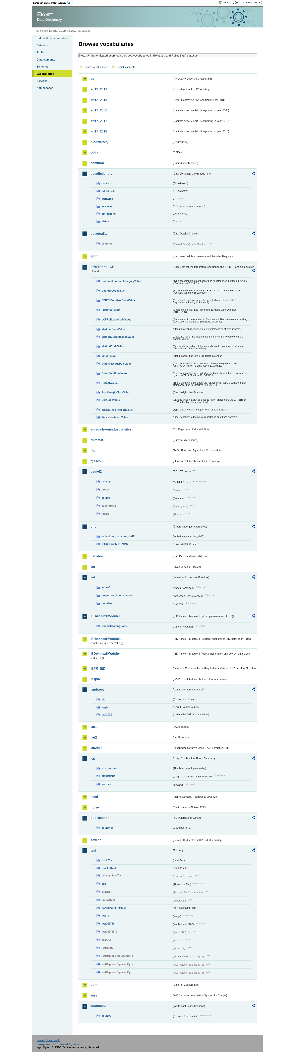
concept (106, 481)
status (105, 221)
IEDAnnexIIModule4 (106, 653)
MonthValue (109, 356)
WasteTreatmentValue (115, 417)
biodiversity (99, 142)
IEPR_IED (98, 668)
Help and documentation (52, 38)
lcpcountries (109, 768)
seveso (96, 840)
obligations (109, 213)
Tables (41, 52)
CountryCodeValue (113, 290)
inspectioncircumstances (117, 595)
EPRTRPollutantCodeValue (118, 300)
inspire (96, 679)
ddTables (107, 198)
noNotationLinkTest (114, 908)
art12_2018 (99, 100)
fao (93, 450)
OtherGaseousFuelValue (116, 363)
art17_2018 (99, 131)
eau (104, 883)
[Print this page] (233, 3)
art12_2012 (99, 89)
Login (226, 2)
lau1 (94, 727)
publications (100, 818)
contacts (107, 183)
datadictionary (101, 173)
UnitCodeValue (111, 399)
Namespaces (45, 87)
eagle (105, 707)
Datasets (42, 45)
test (93, 850)
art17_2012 (99, 121)
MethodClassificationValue (118, 336)
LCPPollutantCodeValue (116, 319)
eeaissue (107, 206)
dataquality (99, 233)
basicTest (107, 860)
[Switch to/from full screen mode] (238, 3)
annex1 (106, 587)
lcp (93, 758)
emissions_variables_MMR (118, 536)
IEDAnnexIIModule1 (106, 616)
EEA (53, 3)
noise (95, 807)
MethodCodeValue (113, 346)
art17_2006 (99, 110)
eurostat (97, 440)
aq (92, 78)
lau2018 (96, 748)
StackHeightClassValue (116, 392)
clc (103, 699)
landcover (98, 689)
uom (94, 984)
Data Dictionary (67, 31)
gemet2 (96, 471)
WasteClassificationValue (117, 409)
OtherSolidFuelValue (114, 373)
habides (97, 556)
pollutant (107, 603)
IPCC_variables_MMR (115, 544)
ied (93, 577)
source (106, 497)
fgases (96, 461)
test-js (105, 915)
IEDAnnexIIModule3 (106, 639)
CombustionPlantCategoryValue (121, 281)
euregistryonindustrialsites (111, 429)
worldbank (99, 1006)
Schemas (42, 66)
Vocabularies (45, 73)
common (97, 163)
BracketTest (109, 868)
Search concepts (126, 67)
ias (93, 567)
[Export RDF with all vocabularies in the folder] (253, 174)
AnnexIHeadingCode (114, 626)
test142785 (108, 923)
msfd (94, 796)
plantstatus (108, 775)
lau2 (94, 737)
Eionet (52, 31)
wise (94, 995)
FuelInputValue (111, 309)
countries (107, 827)
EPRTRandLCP (102, 267)
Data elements (46, 59)
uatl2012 (107, 714)
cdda (94, 152)
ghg (94, 526)
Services (42, 80)
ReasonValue (110, 382)
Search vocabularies (95, 67)
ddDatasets (108, 191)
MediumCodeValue (113, 329)
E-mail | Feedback (48, 1040)
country (106, 1015)
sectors (106, 784)
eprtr (94, 256)
